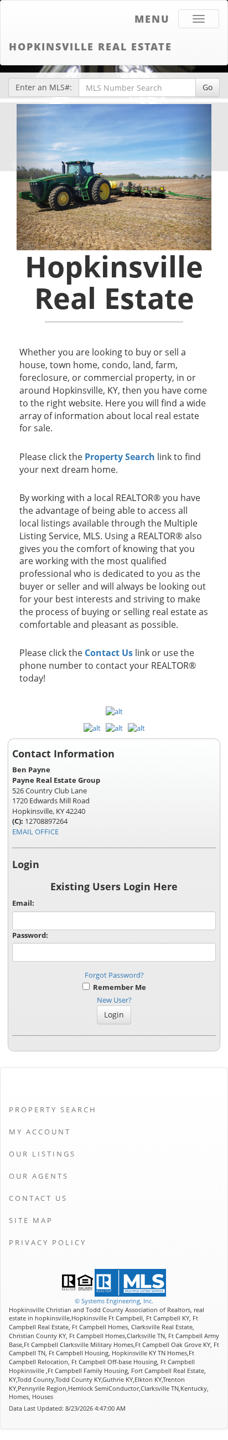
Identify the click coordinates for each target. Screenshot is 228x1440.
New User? (114, 1000)
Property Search (120, 457)
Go (208, 87)
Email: (23, 903)
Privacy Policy (47, 1242)
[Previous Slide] (31, 177)
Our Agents (39, 1176)
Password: (30, 935)
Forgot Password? (114, 975)
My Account (40, 1132)
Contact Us (109, 653)
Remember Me (118, 987)
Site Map (31, 1220)
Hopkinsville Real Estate (90, 46)
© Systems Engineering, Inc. (114, 1301)
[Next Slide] (196, 177)
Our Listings (42, 1154)
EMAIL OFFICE (35, 832)
